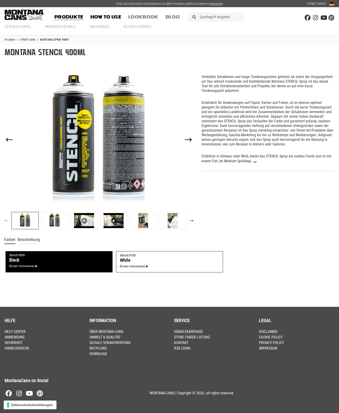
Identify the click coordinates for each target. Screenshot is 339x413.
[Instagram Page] (315, 18)
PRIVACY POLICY (271, 343)
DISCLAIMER (268, 331)
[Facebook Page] (308, 18)
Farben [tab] (9, 239)
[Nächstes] (188, 139)
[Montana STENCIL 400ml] (99, 139)
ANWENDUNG (14, 337)
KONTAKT (181, 343)
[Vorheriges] (9, 139)
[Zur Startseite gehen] (28, 14)
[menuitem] (68, 16)
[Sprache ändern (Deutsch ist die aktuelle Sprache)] (333, 4)
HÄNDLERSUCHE (17, 348)
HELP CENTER (15, 331)
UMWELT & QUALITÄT (105, 337)
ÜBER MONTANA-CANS (106, 331)
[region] (99, 150)
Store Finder (316, 4)
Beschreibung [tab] (29, 239)
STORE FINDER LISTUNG (192, 337)
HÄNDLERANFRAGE (188, 331)
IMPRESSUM (268, 348)
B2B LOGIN (182, 348)
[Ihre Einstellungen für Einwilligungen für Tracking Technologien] (30, 405)
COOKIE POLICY (270, 337)
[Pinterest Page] (331, 18)
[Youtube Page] (324, 18)
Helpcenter (215, 4)
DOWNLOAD (98, 354)
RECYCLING (98, 348)
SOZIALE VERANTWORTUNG (110, 343)
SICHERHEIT (14, 343)
